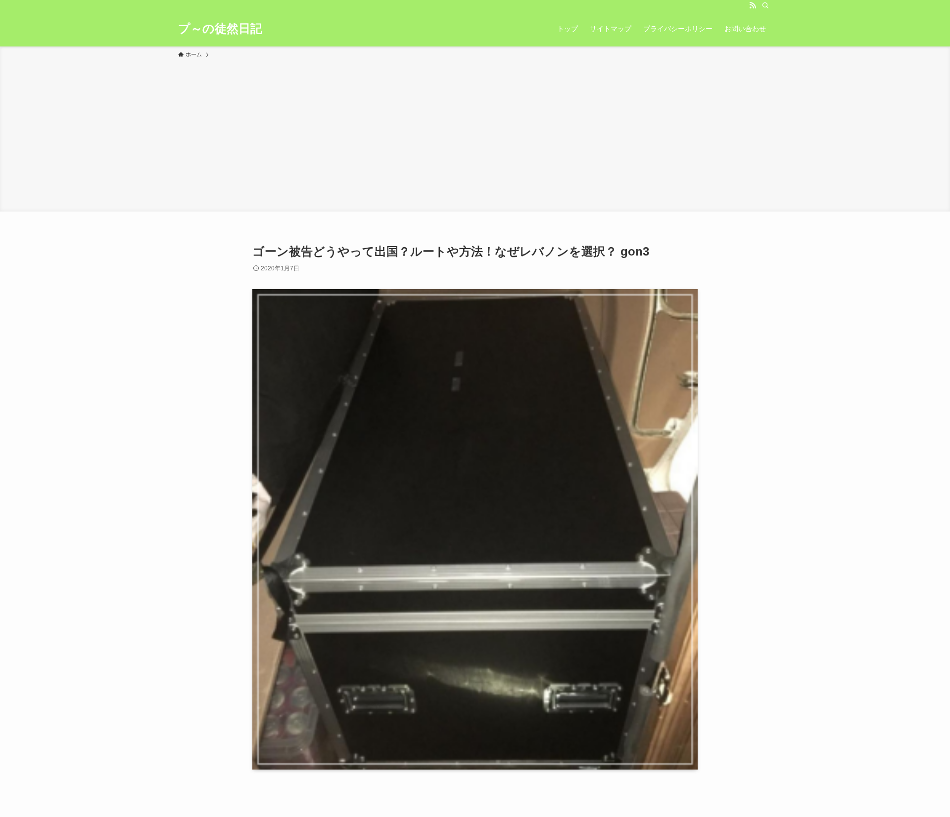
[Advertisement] (475, 133)
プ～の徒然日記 (220, 29)
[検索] (765, 5)
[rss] (752, 5)
